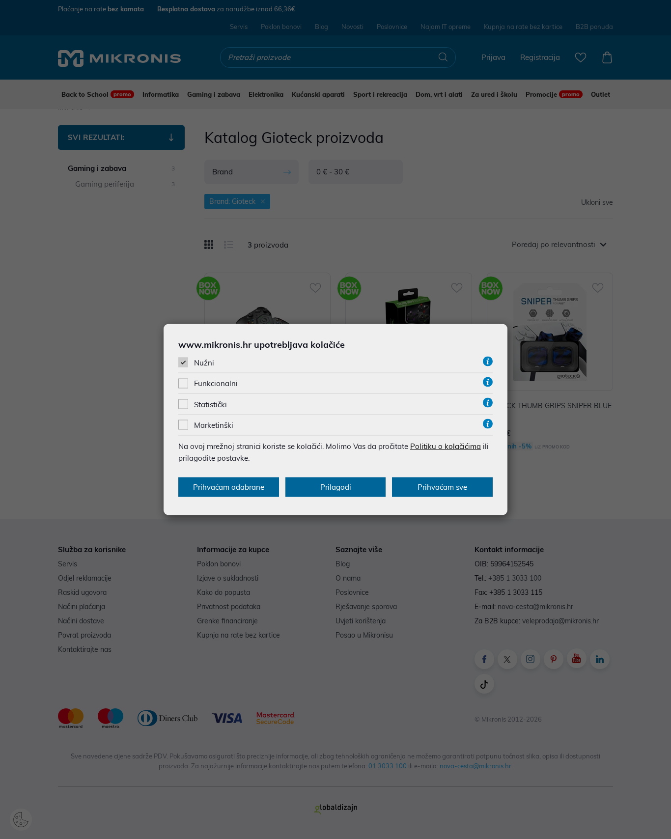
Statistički (210, 404)
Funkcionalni (216, 383)
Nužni (204, 362)
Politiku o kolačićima (445, 445)
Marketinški (213, 424)
